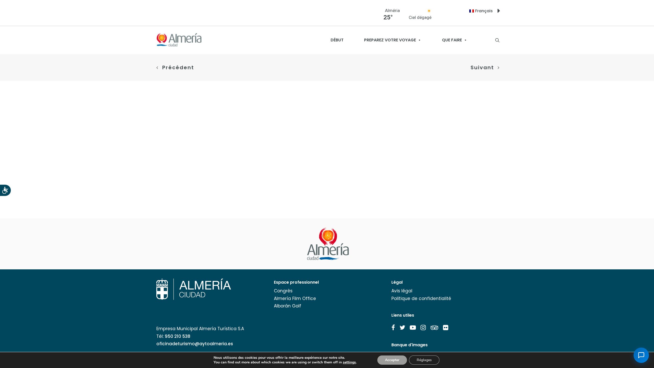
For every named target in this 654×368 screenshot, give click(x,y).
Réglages (424, 360)
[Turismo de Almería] (179, 40)
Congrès (283, 291)
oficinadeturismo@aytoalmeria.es (194, 344)
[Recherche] (497, 40)
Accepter (392, 360)
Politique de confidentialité (421, 298)
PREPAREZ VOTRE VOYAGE (390, 40)
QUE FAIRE (452, 40)
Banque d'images (409, 345)
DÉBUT (337, 40)
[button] (393, 328)
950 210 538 (177, 336)
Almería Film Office (295, 298)
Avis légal (401, 291)
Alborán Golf (287, 306)
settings (349, 362)
